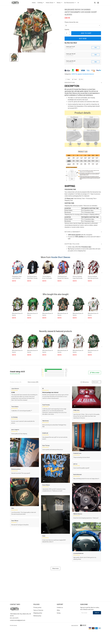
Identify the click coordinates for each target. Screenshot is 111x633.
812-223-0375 (14, 618)
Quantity (67, 29)
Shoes (59, 2)
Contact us (60, 607)
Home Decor (49, 2)
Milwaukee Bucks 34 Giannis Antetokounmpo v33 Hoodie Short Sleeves (63, 351)
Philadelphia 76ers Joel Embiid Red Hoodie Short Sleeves (17, 277)
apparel (80, 74)
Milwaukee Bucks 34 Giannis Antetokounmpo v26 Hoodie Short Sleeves (93, 314)
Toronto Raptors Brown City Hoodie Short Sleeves (47, 277)
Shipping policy (37, 613)
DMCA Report (74, 625)
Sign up (97, 612)
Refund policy (37, 616)
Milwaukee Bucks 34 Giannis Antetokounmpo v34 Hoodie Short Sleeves (63, 314)
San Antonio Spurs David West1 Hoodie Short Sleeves (32, 277)
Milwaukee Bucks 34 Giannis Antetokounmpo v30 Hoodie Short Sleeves (47, 314)
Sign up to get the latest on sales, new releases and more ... (89, 608)
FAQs (58, 610)
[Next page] (102, 273)
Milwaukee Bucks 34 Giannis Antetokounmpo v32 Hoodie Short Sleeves (17, 314)
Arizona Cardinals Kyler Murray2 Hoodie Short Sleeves (93, 277)
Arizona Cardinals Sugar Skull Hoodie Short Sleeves (77, 277)
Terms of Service (38, 610)
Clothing (39, 2)
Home (34, 2)
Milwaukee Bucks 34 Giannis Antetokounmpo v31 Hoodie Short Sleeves (47, 351)
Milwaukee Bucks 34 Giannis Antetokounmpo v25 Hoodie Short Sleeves (78, 314)
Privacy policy (37, 607)
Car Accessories (69, 2)
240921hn (74, 74)
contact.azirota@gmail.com (17, 620)
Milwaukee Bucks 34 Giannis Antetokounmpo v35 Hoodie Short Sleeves (32, 314)
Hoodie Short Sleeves (60, 257)
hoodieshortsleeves (88, 74)
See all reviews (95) (15, 373)
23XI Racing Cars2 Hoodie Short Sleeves (63, 277)
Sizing (58, 613)
